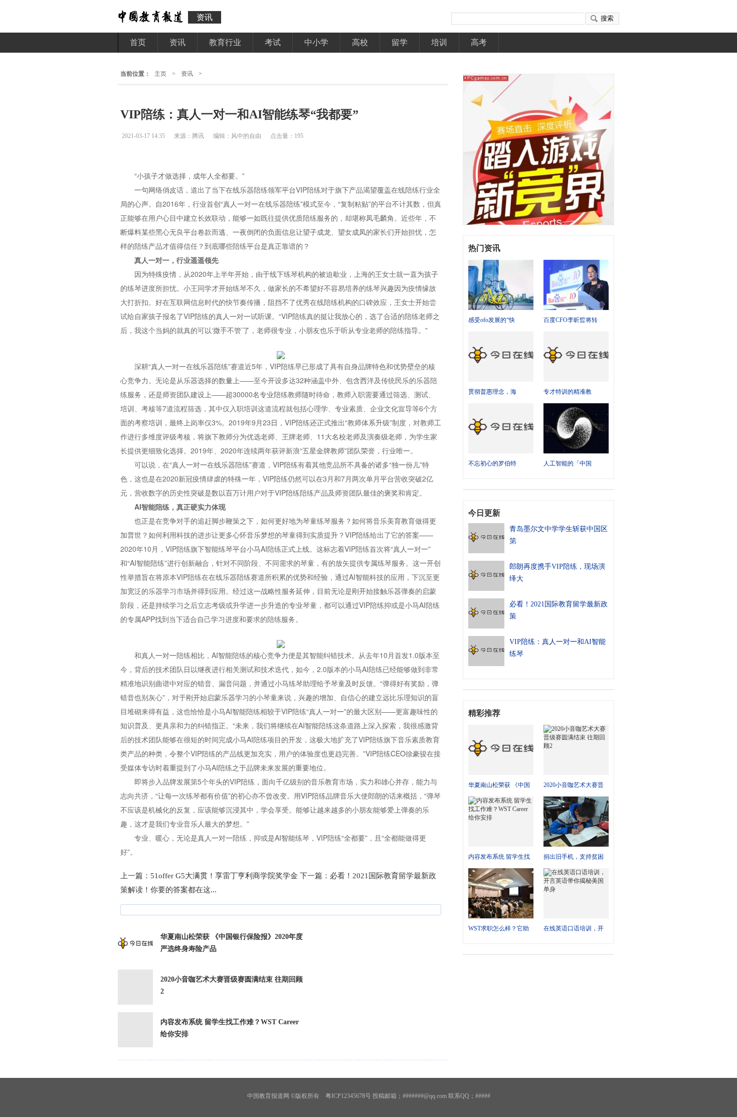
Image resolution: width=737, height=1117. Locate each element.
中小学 (316, 42)
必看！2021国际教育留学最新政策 (558, 610)
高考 (479, 42)
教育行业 (225, 42)
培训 (439, 42)
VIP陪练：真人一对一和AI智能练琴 (557, 648)
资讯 (205, 17)
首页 (138, 42)
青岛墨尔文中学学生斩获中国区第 (558, 535)
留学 (400, 42)
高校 (360, 42)
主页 (160, 73)
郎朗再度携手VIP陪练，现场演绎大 (557, 572)
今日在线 (150, 17)
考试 (273, 42)
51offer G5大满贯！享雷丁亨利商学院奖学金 (224, 876)
